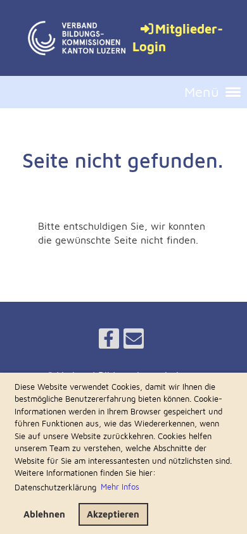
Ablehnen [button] (44, 514)
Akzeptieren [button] (113, 514)
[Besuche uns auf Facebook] (109, 341)
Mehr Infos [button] (120, 486)
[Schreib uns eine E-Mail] (134, 341)
